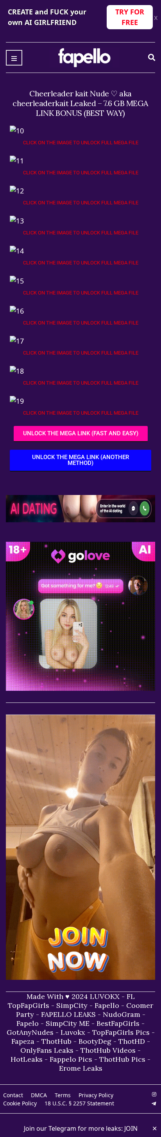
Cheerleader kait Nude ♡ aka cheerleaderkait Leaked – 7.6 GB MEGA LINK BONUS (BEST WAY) (80, 103)
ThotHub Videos (108, 1050)
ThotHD (131, 1041)
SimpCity (72, 1005)
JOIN (131, 1128)
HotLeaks (27, 1059)
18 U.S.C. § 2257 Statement (79, 1103)
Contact (13, 1095)
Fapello (107, 1005)
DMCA (39, 1095)
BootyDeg (95, 1041)
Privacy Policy (96, 1095)
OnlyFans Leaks (46, 1050)
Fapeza (22, 1041)
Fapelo (27, 1023)
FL (131, 996)
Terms (63, 1095)
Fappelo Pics (71, 1059)
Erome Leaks (80, 1068)
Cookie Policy (20, 1103)
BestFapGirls (118, 1023)
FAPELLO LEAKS (68, 1014)
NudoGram (121, 1014)
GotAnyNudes (30, 1032)
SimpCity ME (67, 1023)
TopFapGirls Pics (121, 1032)
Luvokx (73, 1032)
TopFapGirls (28, 1005)
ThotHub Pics (122, 1059)
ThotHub (56, 1041)
